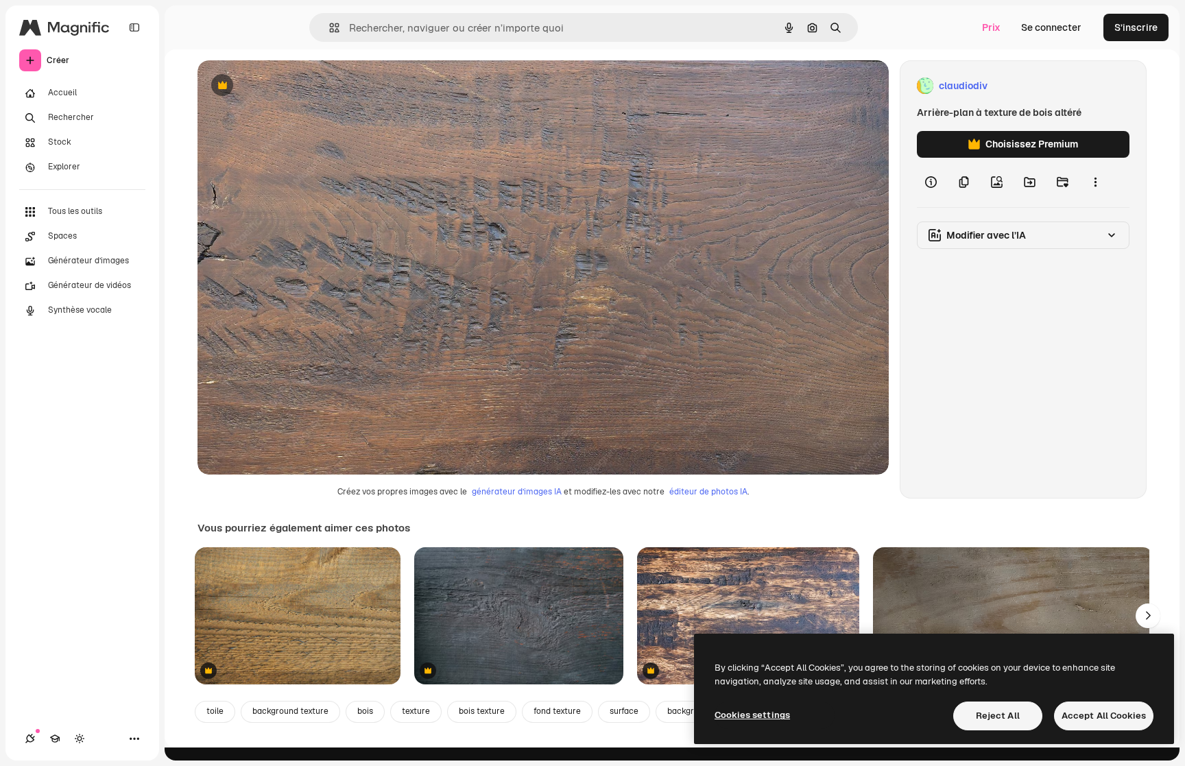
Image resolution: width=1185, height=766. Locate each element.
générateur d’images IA (517, 491)
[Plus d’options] (1095, 182)
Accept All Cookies (1104, 715)
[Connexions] (30, 739)
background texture (290, 711)
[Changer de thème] (80, 739)
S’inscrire (1136, 27)
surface (624, 711)
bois (365, 711)
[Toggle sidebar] (134, 27)
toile (215, 711)
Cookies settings (752, 715)
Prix (991, 27)
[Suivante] (1148, 615)
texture (416, 711)
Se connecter (1051, 27)
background (690, 711)
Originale (288, 86)
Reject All (998, 715)
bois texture (482, 711)
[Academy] (55, 739)
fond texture (557, 711)
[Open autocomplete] (329, 28)
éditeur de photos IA (708, 491)
